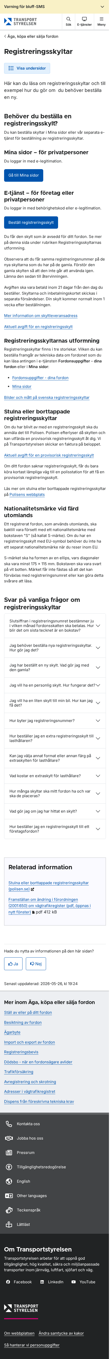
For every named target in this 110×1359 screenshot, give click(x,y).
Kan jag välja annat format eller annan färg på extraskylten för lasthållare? (50, 758)
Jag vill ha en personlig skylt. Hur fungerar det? (52, 685)
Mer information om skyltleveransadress (41, 315)
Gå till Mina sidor (23, 175)
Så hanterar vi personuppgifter (32, 1345)
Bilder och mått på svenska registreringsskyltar (47, 397)
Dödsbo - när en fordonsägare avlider (38, 1061)
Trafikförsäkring (18, 1071)
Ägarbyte (12, 1032)
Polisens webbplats (27, 494)
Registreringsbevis (21, 1051)
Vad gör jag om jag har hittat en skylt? (43, 811)
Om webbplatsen (19, 1333)
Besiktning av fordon (23, 1022)
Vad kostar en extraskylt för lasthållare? (45, 775)
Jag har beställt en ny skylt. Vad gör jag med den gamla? (49, 667)
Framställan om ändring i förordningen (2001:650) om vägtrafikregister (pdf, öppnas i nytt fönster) (49, 905)
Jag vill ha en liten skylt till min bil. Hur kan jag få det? (51, 703)
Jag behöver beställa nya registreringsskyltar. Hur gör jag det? (50, 647)
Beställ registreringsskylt (31, 222)
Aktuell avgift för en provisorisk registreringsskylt (49, 455)
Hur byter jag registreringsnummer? (42, 720)
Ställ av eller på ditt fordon (28, 1012)
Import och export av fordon (29, 1042)
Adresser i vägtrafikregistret (29, 1091)
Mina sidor (21, 386)
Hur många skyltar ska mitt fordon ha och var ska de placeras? (50, 793)
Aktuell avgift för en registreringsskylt (38, 326)
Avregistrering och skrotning (30, 1081)
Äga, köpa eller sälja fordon (32, 36)
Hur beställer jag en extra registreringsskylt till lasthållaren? (51, 738)
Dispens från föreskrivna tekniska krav (39, 1101)
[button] (68, 22)
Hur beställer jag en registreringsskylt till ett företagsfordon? (49, 829)
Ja (16, 963)
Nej (38, 963)
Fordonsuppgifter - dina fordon (40, 377)
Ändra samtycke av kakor (61, 1333)
